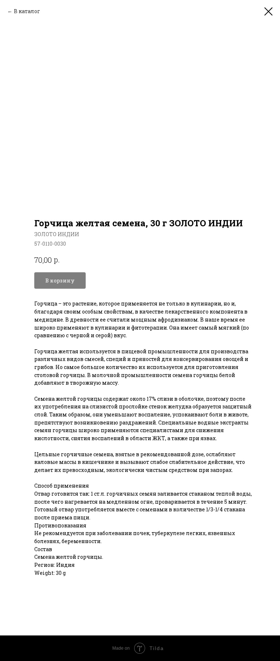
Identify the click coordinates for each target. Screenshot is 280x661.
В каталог (27, 11)
